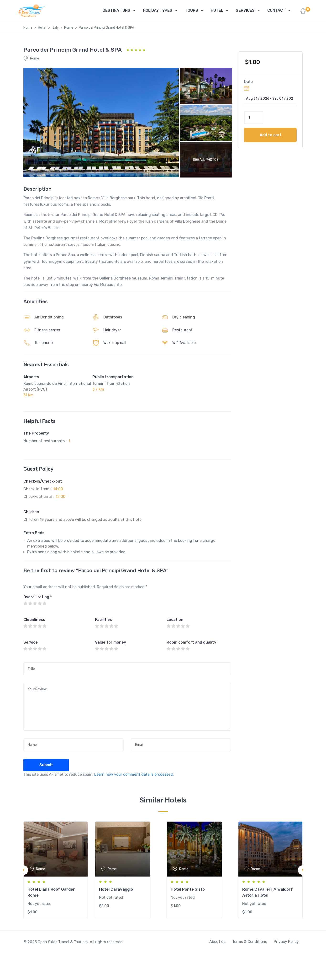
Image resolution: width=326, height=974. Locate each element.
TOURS (191, 10)
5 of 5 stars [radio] (44, 603)
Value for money (110, 642)
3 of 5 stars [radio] (35, 603)
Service (30, 642)
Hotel (42, 28)
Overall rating (37, 597)
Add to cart (270, 135)
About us (217, 941)
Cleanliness (34, 619)
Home (27, 28)
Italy (55, 28)
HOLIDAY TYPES (157, 10)
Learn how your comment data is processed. (134, 774)
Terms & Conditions (249, 941)
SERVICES (245, 10)
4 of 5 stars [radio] (40, 603)
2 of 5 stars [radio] (30, 603)
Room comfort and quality (191, 642)
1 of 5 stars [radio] (25, 603)
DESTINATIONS (116, 10)
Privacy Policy (286, 941)
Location (175, 619)
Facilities (103, 619)
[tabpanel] (55, 870)
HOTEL (217, 10)
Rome (68, 28)
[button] (303, 12)
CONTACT (276, 10)
